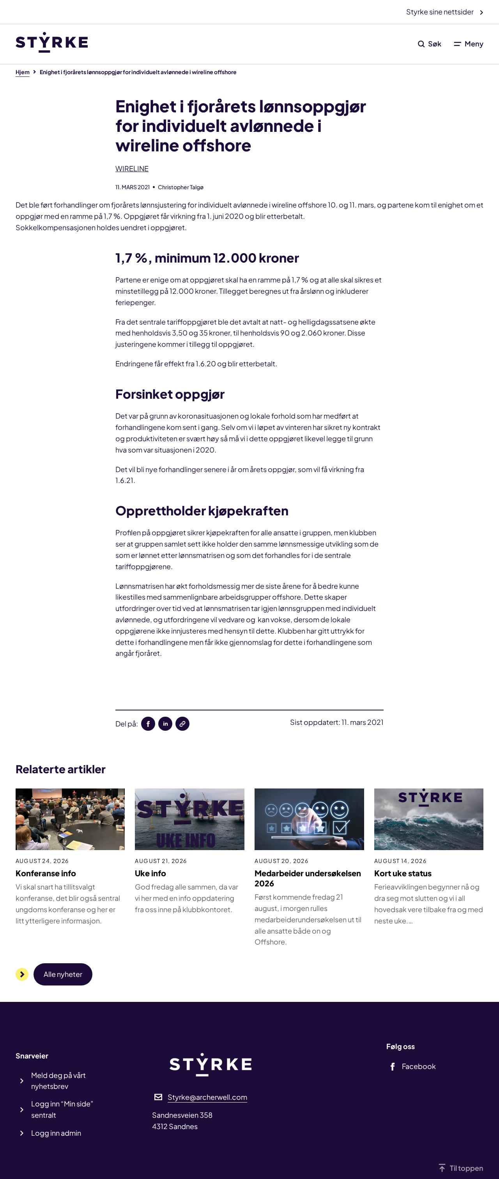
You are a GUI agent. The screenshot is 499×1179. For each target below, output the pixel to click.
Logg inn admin (56, 1132)
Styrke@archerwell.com (207, 1096)
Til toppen (466, 1167)
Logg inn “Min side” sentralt (62, 1109)
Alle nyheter (63, 973)
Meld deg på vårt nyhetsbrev (58, 1081)
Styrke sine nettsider (440, 11)
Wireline (132, 168)
